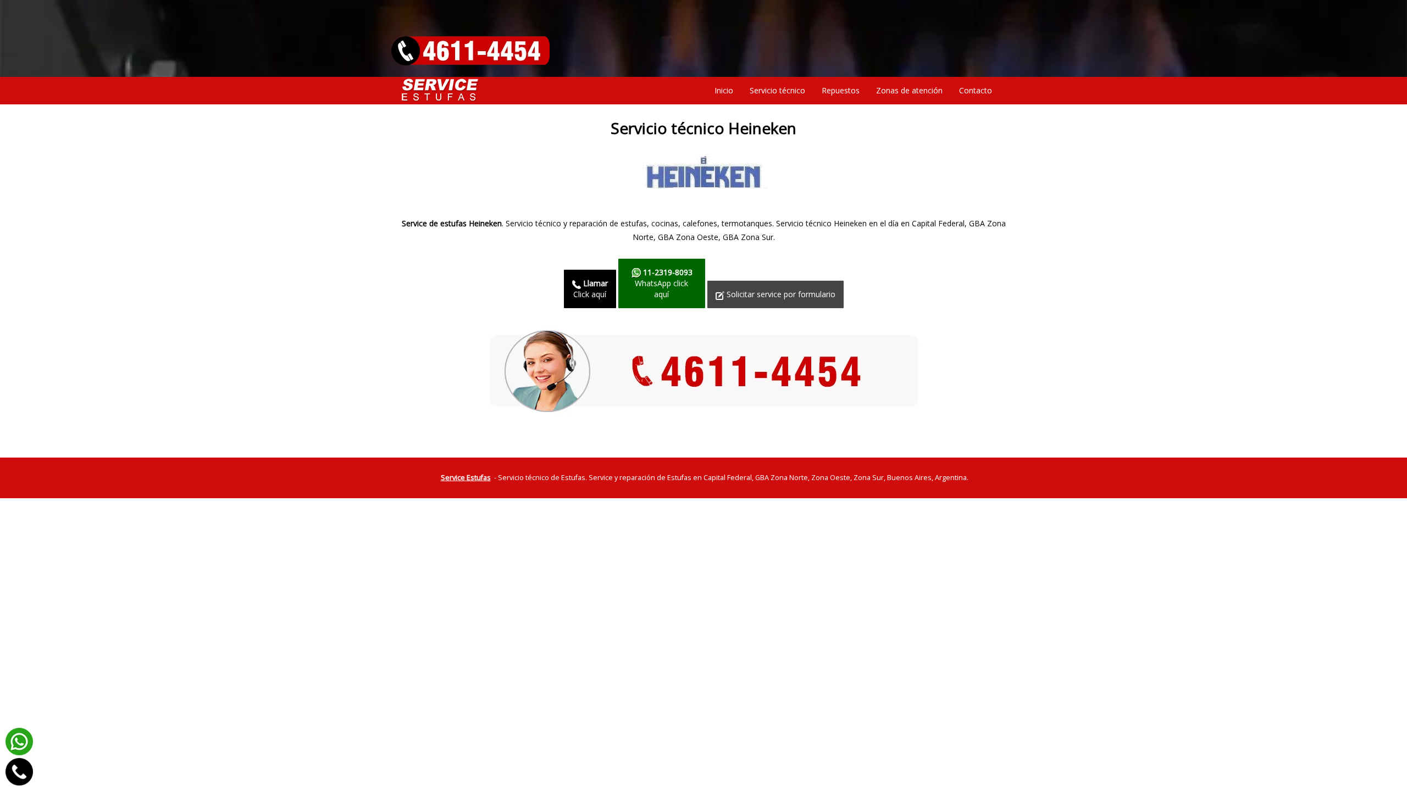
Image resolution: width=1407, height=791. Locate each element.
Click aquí (590, 288)
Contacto (975, 90)
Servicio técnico (777, 90)
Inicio (723, 90)
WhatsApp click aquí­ (664, 283)
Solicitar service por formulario (779, 294)
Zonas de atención (909, 90)
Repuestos (841, 90)
